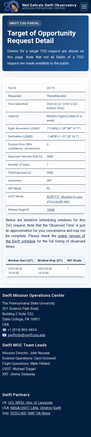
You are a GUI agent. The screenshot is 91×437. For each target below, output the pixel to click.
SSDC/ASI (18, 413)
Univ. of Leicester (39, 403)
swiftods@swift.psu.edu (26, 335)
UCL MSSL (16, 403)
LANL (34, 408)
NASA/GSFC (20, 408)
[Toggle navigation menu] (84, 6)
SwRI (57, 408)
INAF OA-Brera (38, 413)
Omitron (46, 408)
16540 (51, 209)
